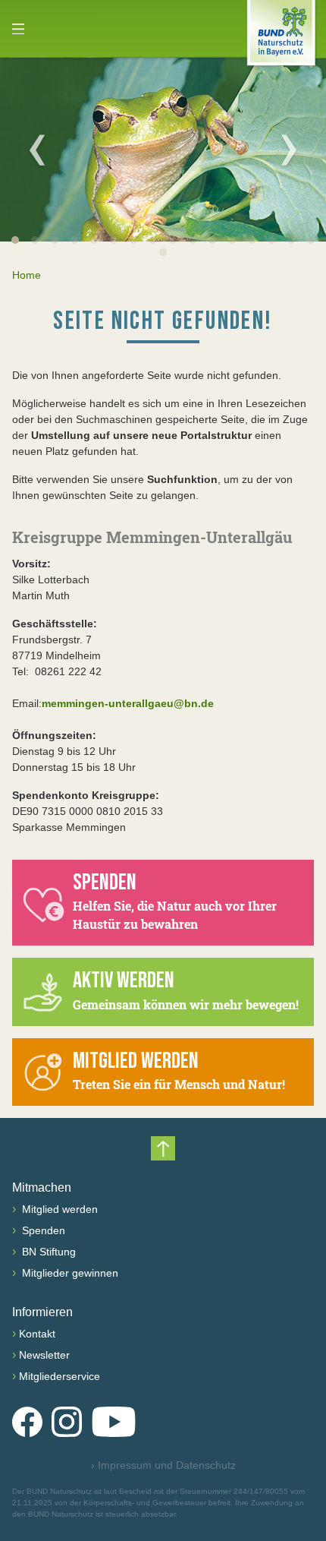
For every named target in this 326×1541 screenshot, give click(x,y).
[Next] (289, 150)
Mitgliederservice (59, 1376)
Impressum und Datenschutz (163, 1465)
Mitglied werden (58, 1209)
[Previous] (37, 150)
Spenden (42, 1230)
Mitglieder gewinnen (68, 1273)
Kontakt (37, 1334)
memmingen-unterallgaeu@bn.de (128, 703)
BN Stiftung (47, 1252)
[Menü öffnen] (18, 29)
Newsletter (44, 1355)
